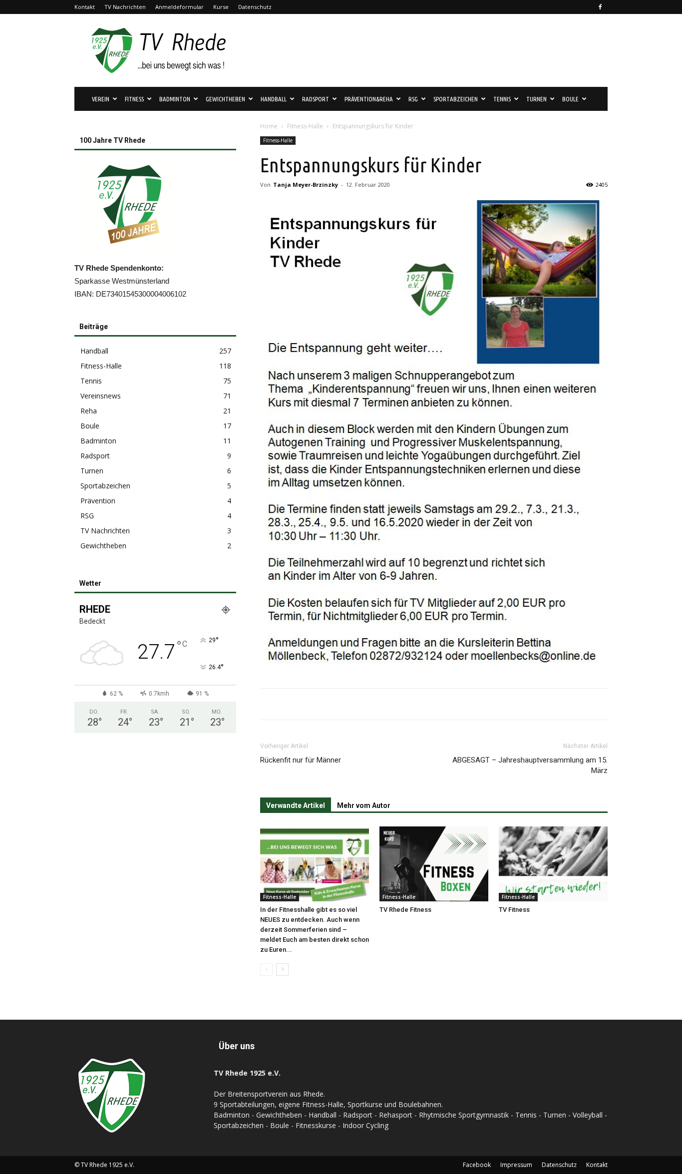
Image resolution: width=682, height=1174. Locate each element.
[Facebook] (600, 7)
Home (269, 126)
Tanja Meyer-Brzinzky (305, 184)
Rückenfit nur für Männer (300, 760)
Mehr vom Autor (363, 805)
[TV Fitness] (553, 863)
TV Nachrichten (125, 6)
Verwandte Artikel (295, 805)
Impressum (516, 1165)
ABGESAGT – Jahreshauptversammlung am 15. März (530, 765)
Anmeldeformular (179, 6)
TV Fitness (514, 909)
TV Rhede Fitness (405, 909)
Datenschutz (255, 6)
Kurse (221, 6)
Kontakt (84, 6)
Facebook (477, 1165)
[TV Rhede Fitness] (433, 863)
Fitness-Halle (305, 126)
